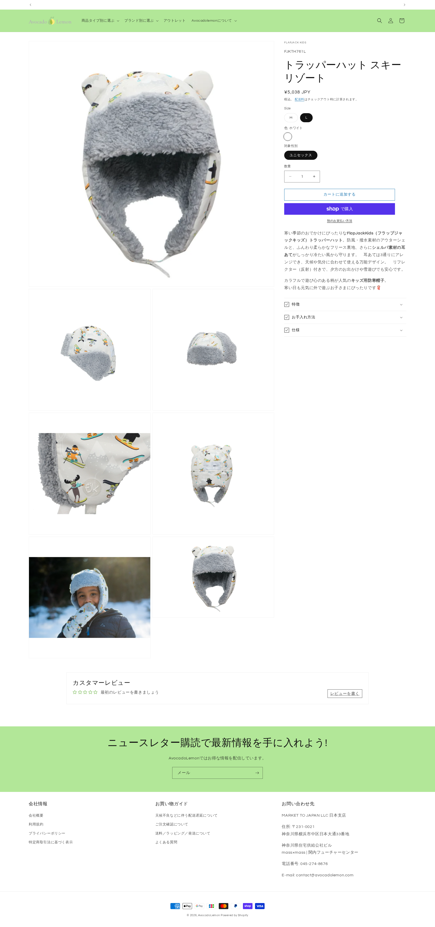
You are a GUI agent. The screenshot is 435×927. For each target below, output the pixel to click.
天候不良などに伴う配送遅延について (186, 815)
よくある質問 (166, 842)
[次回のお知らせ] (404, 5)
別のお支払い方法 (339, 221)
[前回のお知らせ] (30, 5)
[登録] (257, 773)
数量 (287, 166)
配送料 (299, 99)
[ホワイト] (287, 136)
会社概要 (36, 815)
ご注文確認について (171, 824)
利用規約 (36, 824)
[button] (100, 20)
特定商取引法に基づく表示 (51, 842)
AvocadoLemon (209, 915)
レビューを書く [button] (344, 694)
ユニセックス (300, 155)
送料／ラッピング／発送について (182, 833)
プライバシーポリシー (47, 833)
